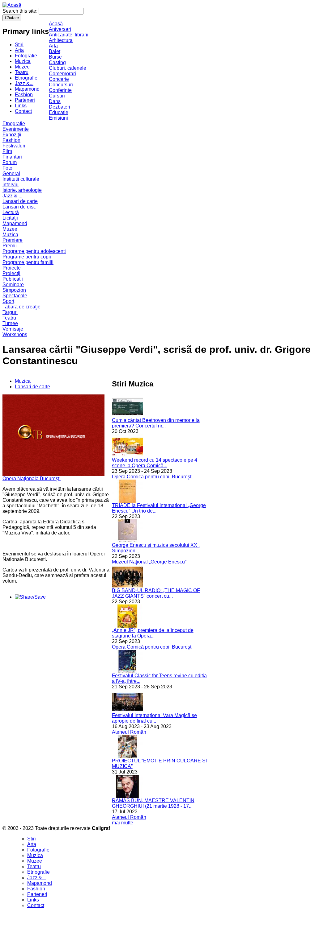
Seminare (13, 284)
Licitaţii (10, 218)
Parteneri (25, 100)
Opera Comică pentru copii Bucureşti (152, 476)
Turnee (10, 323)
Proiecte (11, 267)
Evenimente (15, 129)
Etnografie (26, 77)
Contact (23, 111)
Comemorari (62, 73)
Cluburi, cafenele (67, 68)
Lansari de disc (19, 206)
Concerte (59, 79)
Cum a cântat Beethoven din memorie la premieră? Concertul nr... (156, 423)
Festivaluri (13, 145)
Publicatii (12, 279)
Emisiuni (58, 118)
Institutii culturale (20, 179)
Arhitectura (61, 40)
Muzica (23, 61)
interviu (10, 184)
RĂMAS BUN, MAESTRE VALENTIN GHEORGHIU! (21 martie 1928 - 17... (153, 803)
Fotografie (26, 55)
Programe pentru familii (27, 262)
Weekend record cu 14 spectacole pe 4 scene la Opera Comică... (154, 462)
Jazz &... (24, 83)
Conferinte (60, 90)
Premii (9, 245)
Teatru (21, 72)
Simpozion (14, 290)
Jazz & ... (12, 195)
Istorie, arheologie (22, 190)
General (11, 173)
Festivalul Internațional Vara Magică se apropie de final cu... (154, 718)
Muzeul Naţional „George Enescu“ (149, 561)
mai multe (122, 822)
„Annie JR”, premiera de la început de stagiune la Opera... (153, 633)
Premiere (12, 240)
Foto (7, 168)
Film (7, 151)
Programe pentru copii (26, 256)
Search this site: (20, 11)
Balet (54, 51)
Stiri (19, 44)
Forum (9, 162)
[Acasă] (11, 5)
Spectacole (14, 295)
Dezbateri (59, 106)
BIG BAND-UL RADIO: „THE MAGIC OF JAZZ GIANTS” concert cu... (156, 593)
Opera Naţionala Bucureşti (31, 478)
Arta (19, 50)
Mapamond (27, 89)
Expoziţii (11, 134)
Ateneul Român (129, 732)
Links (21, 105)
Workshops (14, 334)
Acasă (56, 23)
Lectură (10, 212)
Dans (55, 101)
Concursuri (61, 84)
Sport (8, 301)
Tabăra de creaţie (21, 306)
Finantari (12, 156)
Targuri (10, 312)
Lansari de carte (20, 201)
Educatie (58, 112)
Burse (55, 57)
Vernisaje (12, 329)
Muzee (22, 66)
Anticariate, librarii (68, 34)
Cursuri (57, 95)
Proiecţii (11, 273)
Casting (57, 62)
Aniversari (60, 29)
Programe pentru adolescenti (34, 251)
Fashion (24, 94)
